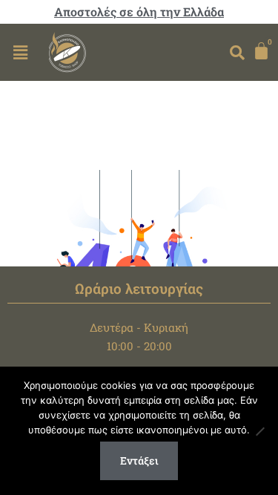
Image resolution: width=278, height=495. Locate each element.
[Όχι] (259, 431)
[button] (20, 52)
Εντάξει (139, 460)
